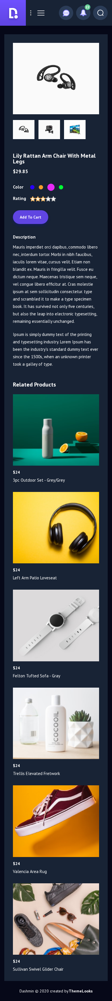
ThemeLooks (81, 991)
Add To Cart (30, 217)
